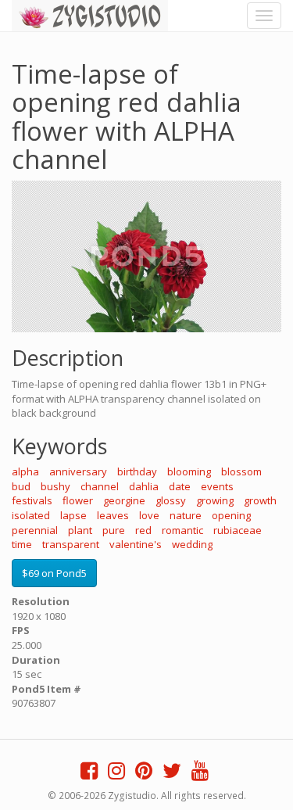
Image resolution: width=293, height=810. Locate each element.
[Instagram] (116, 774)
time (22, 544)
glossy (170, 500)
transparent (70, 544)
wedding (192, 544)
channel (99, 486)
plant (80, 530)
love (149, 515)
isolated (31, 515)
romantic (182, 530)
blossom (241, 471)
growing (215, 500)
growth (260, 500)
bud (21, 486)
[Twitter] (172, 774)
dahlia (144, 486)
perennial (35, 530)
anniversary (78, 471)
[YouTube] (200, 774)
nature (186, 515)
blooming (189, 471)
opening (231, 515)
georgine (124, 500)
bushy (55, 486)
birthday (137, 471)
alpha (25, 471)
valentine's (135, 544)
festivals (32, 500)
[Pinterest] (143, 774)
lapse (73, 515)
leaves (113, 515)
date (180, 486)
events (217, 486)
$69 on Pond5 (54, 573)
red (143, 530)
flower (78, 500)
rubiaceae (237, 530)
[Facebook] (89, 774)
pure (113, 530)
